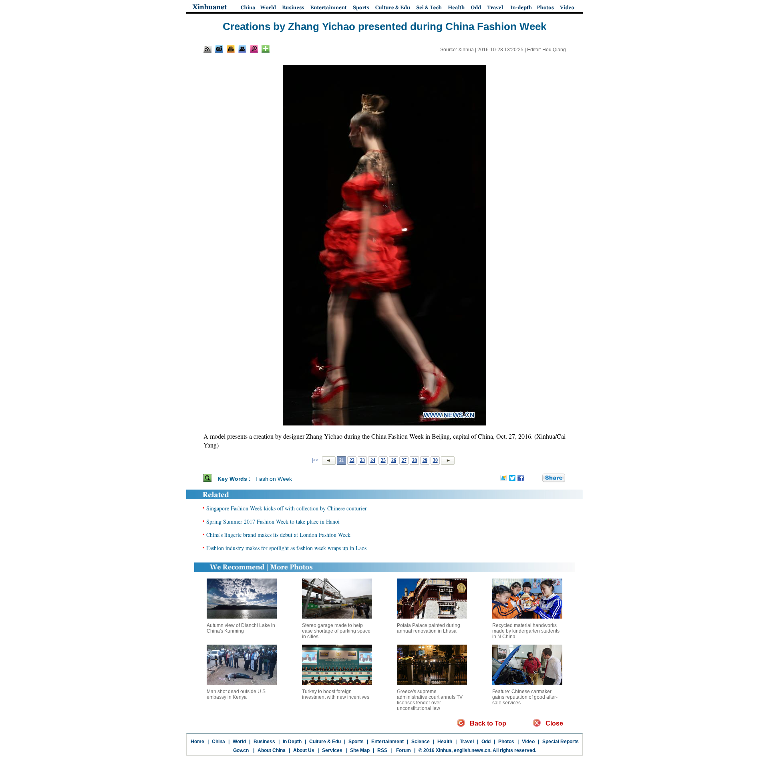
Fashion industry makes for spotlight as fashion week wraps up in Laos (286, 548)
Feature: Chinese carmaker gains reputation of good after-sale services (525, 697)
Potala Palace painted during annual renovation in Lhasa (428, 628)
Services (332, 750)
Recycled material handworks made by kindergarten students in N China (526, 631)
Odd (486, 741)
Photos (506, 741)
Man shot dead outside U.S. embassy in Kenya (237, 694)
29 (425, 460)
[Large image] (254, 49)
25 (383, 460)
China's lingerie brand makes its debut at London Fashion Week (278, 534)
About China (272, 750)
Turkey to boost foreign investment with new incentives (335, 694)
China (218, 741)
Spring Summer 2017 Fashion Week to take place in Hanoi (273, 521)
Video (528, 741)
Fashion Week (274, 479)
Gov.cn (241, 750)
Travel (467, 741)
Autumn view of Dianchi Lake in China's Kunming (241, 628)
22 (352, 460)
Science (420, 741)
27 (404, 460)
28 (414, 460)
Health (444, 741)
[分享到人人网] (537, 478)
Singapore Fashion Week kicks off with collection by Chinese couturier (286, 508)
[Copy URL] (242, 49)
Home (197, 741)
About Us (303, 750)
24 (372, 460)
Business (264, 741)
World (239, 741)
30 (435, 460)
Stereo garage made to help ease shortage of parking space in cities (336, 631)
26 (393, 460)
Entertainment (387, 741)
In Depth (292, 741)
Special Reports (560, 741)
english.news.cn (472, 750)
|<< (315, 460)
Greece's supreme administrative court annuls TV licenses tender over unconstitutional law (430, 700)
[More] (266, 49)
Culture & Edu (325, 741)
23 (362, 460)
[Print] (231, 49)
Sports (356, 741)
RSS (382, 750)
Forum (403, 750)
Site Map (360, 750)
